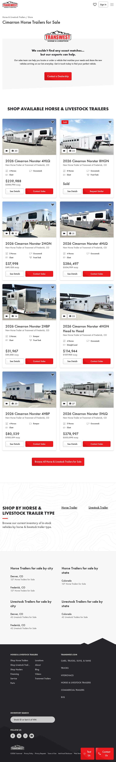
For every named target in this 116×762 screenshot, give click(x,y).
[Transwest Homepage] (19, 748)
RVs (63, 697)
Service (13, 678)
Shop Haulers (16, 669)
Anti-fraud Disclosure (65, 753)
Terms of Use (52, 753)
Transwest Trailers (43, 678)
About (38, 664)
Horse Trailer (69, 507)
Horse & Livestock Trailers (13, 17)
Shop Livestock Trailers (20, 664)
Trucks (65, 667)
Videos (38, 673)
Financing (14, 673)
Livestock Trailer (98, 507)
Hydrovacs (67, 675)
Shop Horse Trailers (19, 660)
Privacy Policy (28, 753)
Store (30, 17)
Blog (37, 669)
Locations (39, 660)
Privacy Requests (40, 753)
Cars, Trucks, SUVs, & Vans (76, 660)
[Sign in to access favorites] (95, 4)
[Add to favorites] (52, 122)
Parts (12, 683)
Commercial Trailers (72, 689)
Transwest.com (69, 654)
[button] (112, 5)
